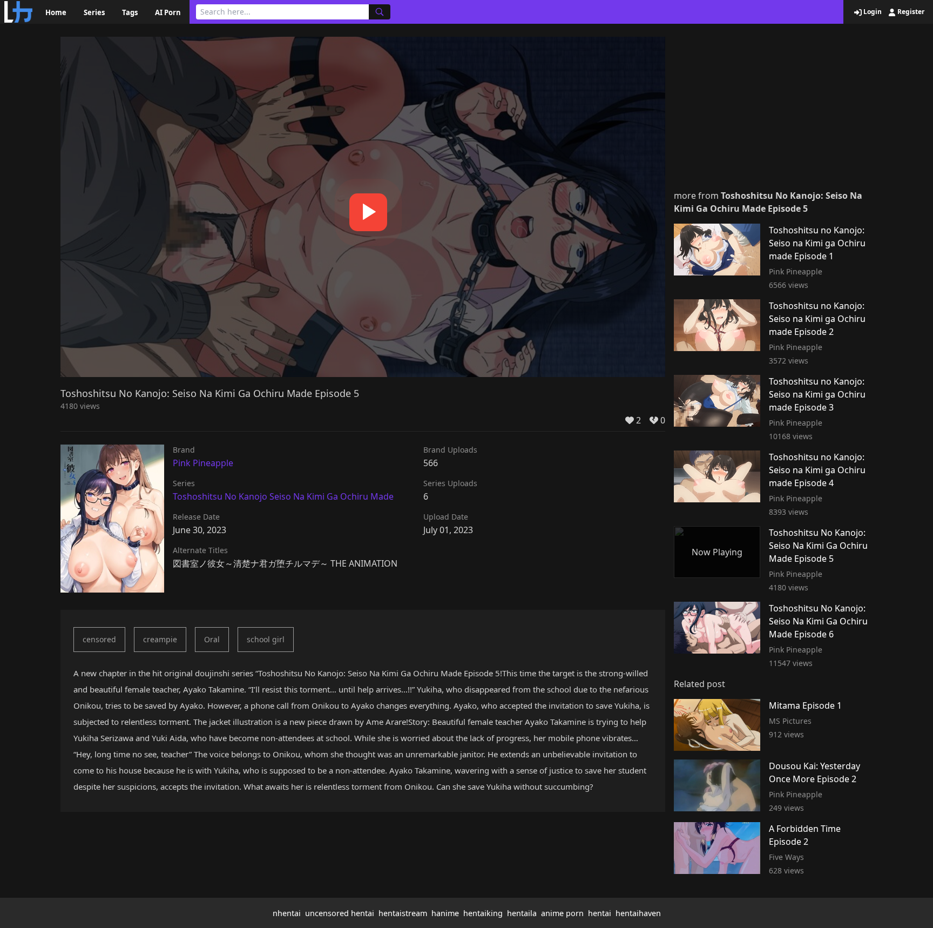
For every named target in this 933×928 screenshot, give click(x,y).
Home (55, 12)
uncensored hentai (339, 913)
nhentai (287, 913)
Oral (212, 639)
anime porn (562, 913)
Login (872, 12)
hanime (445, 913)
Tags (130, 12)
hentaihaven (638, 913)
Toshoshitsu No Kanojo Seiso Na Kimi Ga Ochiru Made (283, 496)
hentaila (522, 913)
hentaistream (402, 913)
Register (910, 12)
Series (94, 12)
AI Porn (168, 12)
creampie (160, 639)
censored (99, 639)
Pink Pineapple (203, 463)
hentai (599, 913)
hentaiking (483, 913)
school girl (266, 639)
